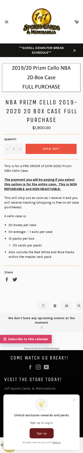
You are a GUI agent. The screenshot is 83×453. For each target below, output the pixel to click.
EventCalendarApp (48, 348)
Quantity (10, 139)
